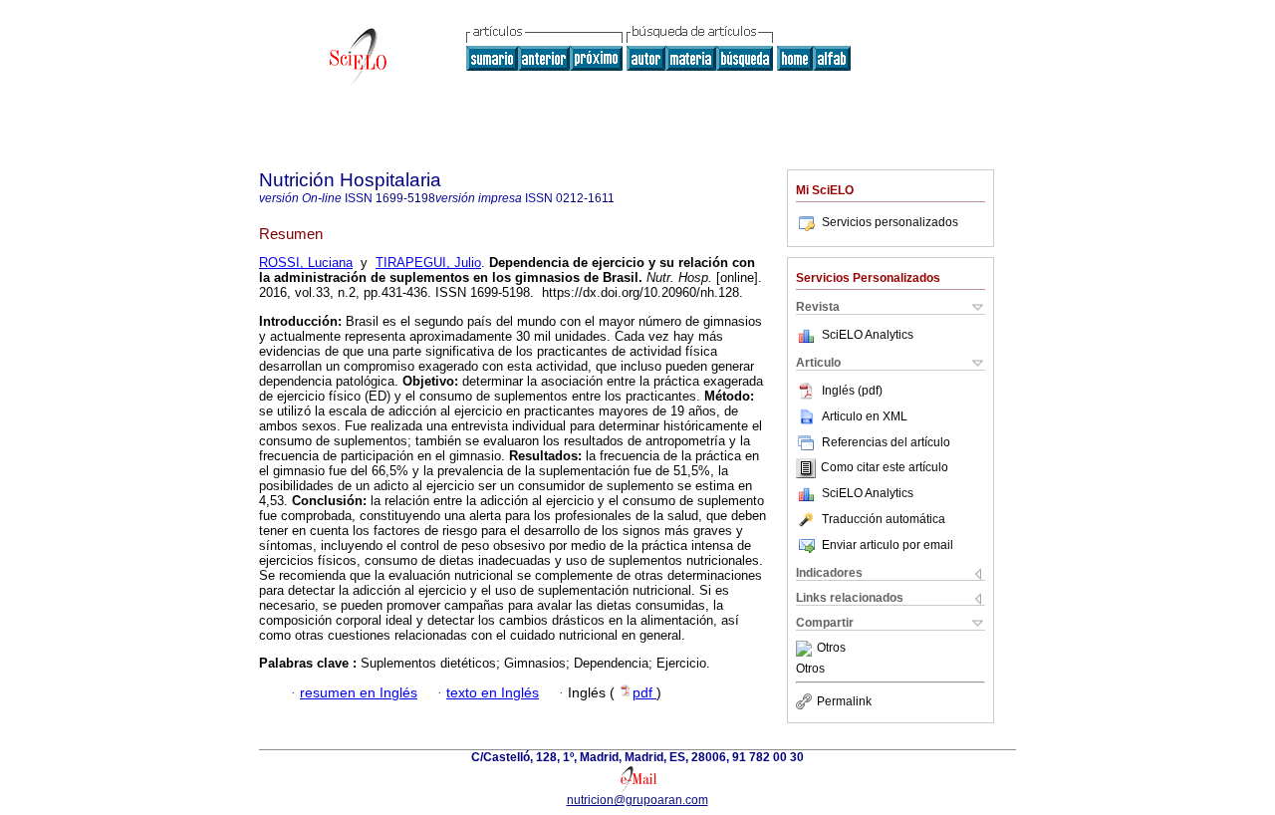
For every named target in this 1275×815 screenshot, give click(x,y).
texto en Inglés (492, 692)
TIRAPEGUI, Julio (428, 262)
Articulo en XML (864, 416)
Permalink (844, 701)
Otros (831, 649)
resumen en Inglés (358, 692)
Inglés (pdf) (852, 391)
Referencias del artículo (886, 442)
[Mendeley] (806, 649)
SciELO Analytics (867, 335)
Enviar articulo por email (887, 545)
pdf (644, 692)
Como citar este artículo (884, 468)
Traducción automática (883, 519)
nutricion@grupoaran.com (637, 800)
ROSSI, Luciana (306, 262)
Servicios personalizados (890, 222)
